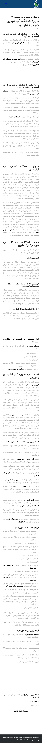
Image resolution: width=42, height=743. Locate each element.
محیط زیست (9, 655)
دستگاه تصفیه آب (32, 346)
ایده (38, 740)
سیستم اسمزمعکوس (32, 634)
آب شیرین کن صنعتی (24, 459)
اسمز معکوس (16, 59)
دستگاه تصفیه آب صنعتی (30, 505)
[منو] (6, 4)
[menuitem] (6, 4)
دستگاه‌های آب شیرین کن (15, 369)
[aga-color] (24, 4)
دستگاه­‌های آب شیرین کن (14, 586)
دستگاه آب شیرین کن (19, 43)
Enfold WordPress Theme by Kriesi (26, 740)
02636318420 (21, 522)
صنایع (28, 462)
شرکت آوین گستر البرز (31, 500)
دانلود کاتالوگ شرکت (21, 711)
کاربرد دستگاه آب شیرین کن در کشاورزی (23, 23)
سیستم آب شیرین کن (16, 414)
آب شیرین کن (13, 34)
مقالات (37, 29)
